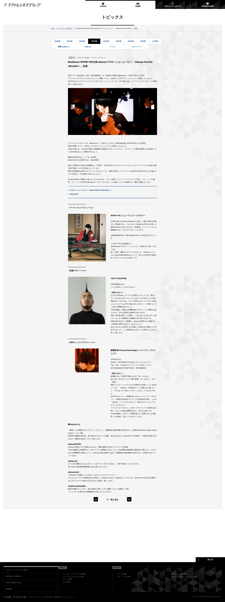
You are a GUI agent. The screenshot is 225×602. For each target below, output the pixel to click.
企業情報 (6, 597)
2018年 (155, 41)
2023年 (94, 41)
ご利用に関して (58, 597)
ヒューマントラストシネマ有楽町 (74, 574)
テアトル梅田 (121, 574)
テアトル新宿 (67, 579)
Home (53, 28)
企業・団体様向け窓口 (13, 582)
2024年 (82, 41)
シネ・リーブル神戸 (124, 576)
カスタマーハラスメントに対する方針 (40, 597)
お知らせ (88, 47)
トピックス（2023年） (65, 28)
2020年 (131, 41)
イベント (112, 47)
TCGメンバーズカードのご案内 (16, 570)
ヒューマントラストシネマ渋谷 (73, 576)
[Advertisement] (81, 532)
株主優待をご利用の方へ (14, 576)
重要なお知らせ (63, 47)
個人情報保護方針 (18, 597)
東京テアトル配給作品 (179, 574)
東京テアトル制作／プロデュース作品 (185, 577)
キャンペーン (137, 47)
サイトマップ (69, 597)
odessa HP (74, 194)
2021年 (119, 41)
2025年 (70, 41)
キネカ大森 (67, 582)
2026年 (57, 41)
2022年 (106, 41)
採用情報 (9, 589)
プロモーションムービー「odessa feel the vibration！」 (91, 190)
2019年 (143, 41)
